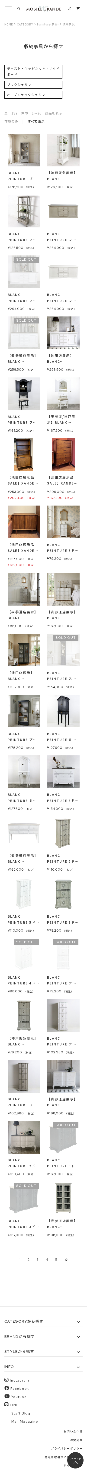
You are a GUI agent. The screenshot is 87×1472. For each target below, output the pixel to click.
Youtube (19, 1397)
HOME (8, 24)
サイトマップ (73, 1466)
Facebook (19, 1388)
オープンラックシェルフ (26, 94)
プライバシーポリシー (67, 1448)
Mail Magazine (24, 1421)
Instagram (19, 1380)
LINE (14, 1405)
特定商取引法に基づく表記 (64, 1457)
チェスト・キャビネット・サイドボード (33, 71)
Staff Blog (20, 1413)
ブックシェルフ (19, 84)
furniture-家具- (48, 24)
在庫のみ (11, 121)
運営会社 (76, 1440)
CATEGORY (25, 24)
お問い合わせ (73, 1431)
